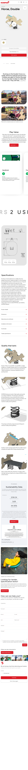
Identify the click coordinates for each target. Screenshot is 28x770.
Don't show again (14, 681)
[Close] (25, 662)
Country (2, 670)
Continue (14, 677)
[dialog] (14, 385)
